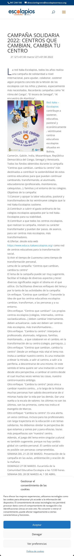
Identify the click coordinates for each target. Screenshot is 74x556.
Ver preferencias (37, 543)
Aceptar (37, 524)
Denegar (37, 534)
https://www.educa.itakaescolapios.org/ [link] (30, 245)
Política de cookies (35, 551)
